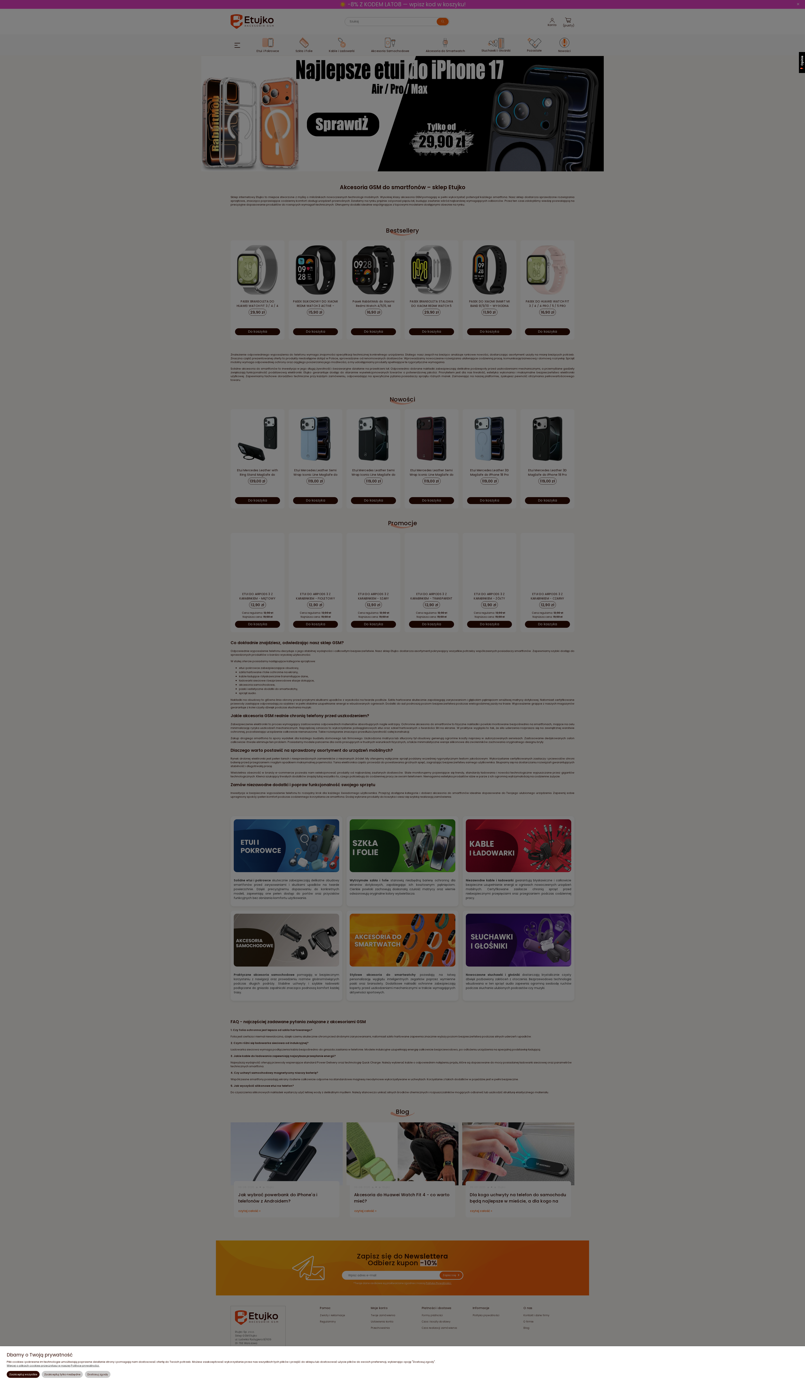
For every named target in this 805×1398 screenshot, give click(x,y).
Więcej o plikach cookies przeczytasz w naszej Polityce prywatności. (53, 1366)
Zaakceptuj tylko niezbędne (62, 1374)
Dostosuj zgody (97, 1374)
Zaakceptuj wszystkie (23, 1374)
